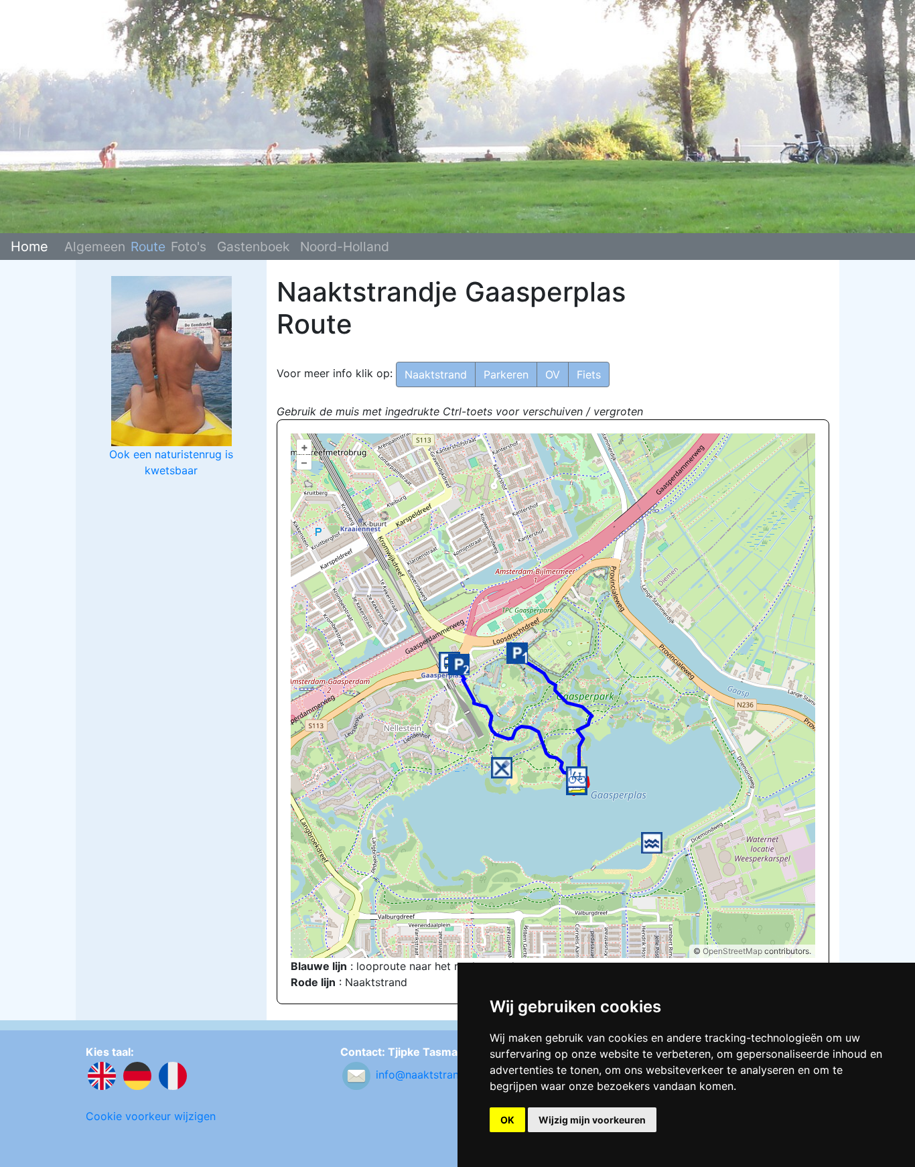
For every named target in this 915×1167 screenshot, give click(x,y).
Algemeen (94, 246)
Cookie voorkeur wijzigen (151, 1116)
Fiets (589, 374)
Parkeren (506, 374)
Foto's (188, 246)
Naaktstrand (436, 374)
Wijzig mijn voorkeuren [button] (592, 1119)
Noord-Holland (344, 246)
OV (552, 374)
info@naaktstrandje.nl (431, 1075)
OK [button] (507, 1119)
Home (29, 246)
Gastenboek (253, 246)
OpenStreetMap (732, 951)
